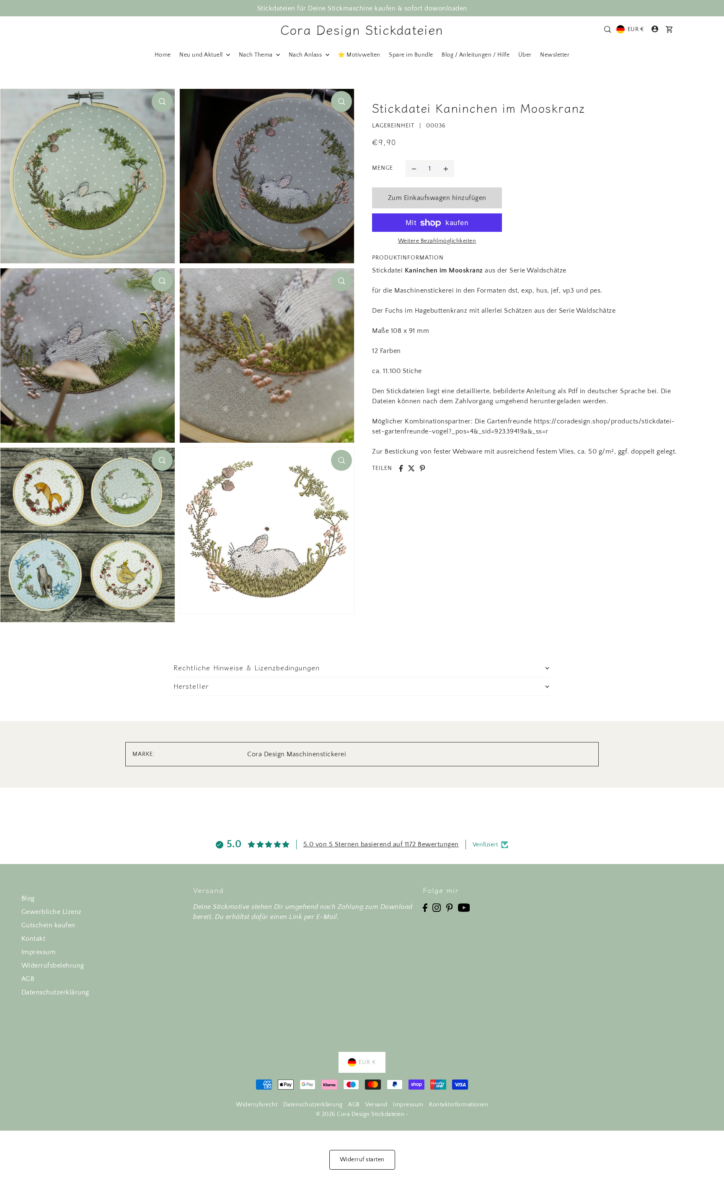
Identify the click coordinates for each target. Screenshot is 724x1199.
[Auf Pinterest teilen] (422, 468)
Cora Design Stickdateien (361, 29)
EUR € (636, 29)
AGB (28, 979)
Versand (376, 1104)
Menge (382, 168)
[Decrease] (414, 168)
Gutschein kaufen (48, 925)
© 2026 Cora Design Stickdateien (360, 1114)
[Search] (607, 29)
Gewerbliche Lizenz (51, 912)
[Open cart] (669, 29)
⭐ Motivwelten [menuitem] (359, 55)
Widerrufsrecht (256, 1104)
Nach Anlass (306, 55)
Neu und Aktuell (201, 55)
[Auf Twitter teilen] (411, 468)
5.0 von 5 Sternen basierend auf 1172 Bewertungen (381, 844)
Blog (28, 898)
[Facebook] (425, 907)
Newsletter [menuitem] (554, 55)
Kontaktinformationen (458, 1104)
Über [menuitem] (525, 55)
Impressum (38, 952)
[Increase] (446, 168)
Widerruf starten (362, 1159)
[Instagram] (436, 907)
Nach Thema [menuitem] (256, 55)
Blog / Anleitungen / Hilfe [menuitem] (475, 55)
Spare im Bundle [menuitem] (411, 55)
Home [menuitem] (163, 55)
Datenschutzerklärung (55, 992)
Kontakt (33, 938)
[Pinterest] (449, 907)
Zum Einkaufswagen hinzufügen (437, 198)
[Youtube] (464, 907)
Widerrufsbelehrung (52, 965)
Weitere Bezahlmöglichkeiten (437, 241)
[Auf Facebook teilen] (401, 468)
